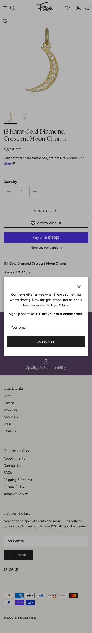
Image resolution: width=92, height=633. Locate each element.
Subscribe (46, 341)
